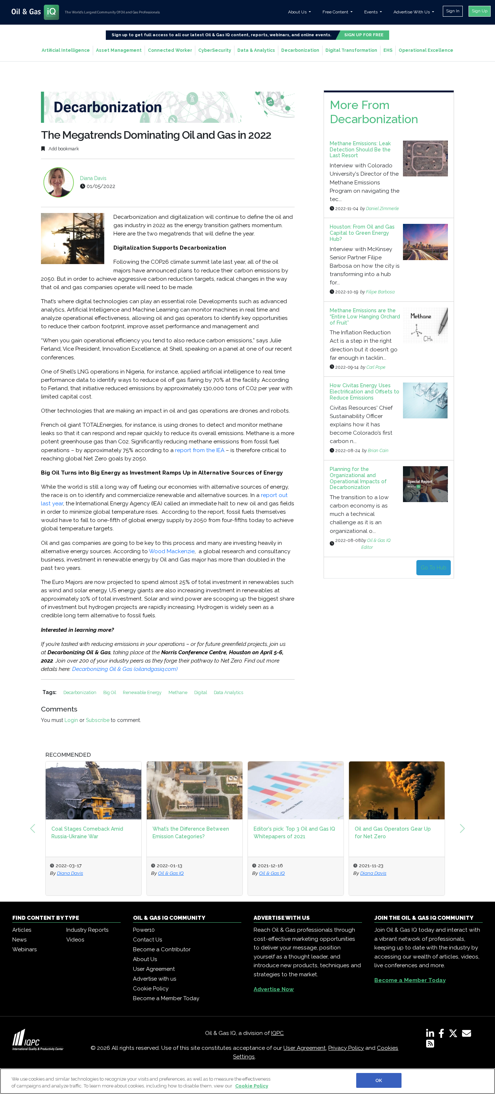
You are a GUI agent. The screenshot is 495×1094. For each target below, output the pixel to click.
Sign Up (479, 10)
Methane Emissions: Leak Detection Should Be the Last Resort (360, 150)
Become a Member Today (166, 998)
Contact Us (147, 939)
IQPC (277, 1033)
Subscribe (97, 720)
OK (378, 1080)
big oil (110, 692)
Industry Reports (87, 930)
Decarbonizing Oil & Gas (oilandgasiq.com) (125, 669)
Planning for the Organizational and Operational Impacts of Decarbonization (358, 478)
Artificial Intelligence (66, 50)
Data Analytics (228, 692)
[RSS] (430, 1045)
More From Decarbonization (374, 111)
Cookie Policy (151, 988)
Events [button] (371, 11)
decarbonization (80, 692)
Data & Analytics (256, 50)
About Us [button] (298, 11)
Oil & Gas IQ (171, 873)
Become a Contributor (162, 949)
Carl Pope (376, 367)
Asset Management (119, 50)
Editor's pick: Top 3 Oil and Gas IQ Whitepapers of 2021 (294, 832)
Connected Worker (170, 50)
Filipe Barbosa (380, 292)
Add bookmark (63, 148)
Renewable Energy (143, 692)
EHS (387, 50)
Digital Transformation (351, 50)
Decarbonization (300, 50)
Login (71, 720)
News (19, 939)
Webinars (24, 949)
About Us (145, 959)
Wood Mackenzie (172, 551)
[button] (32, 828)
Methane (178, 692)
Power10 (144, 930)
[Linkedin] (431, 1035)
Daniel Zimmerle (382, 208)
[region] (247, 1081)
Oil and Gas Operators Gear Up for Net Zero (393, 832)
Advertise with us (154, 979)
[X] (455, 1035)
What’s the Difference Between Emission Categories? (191, 832)
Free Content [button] (336, 11)
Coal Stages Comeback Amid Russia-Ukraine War (87, 832)
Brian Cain (378, 450)
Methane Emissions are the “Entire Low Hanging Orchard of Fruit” (365, 317)
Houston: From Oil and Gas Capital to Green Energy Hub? (362, 233)
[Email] (468, 1035)
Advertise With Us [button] (412, 11)
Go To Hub (433, 568)
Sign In (452, 10)
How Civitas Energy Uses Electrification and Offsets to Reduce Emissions (364, 392)
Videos (75, 939)
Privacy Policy (346, 1048)
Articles (21, 930)
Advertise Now (274, 989)
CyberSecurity (214, 50)
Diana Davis (93, 178)
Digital (201, 692)
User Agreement (154, 969)
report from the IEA (199, 450)
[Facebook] (442, 1035)
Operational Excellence (426, 50)
